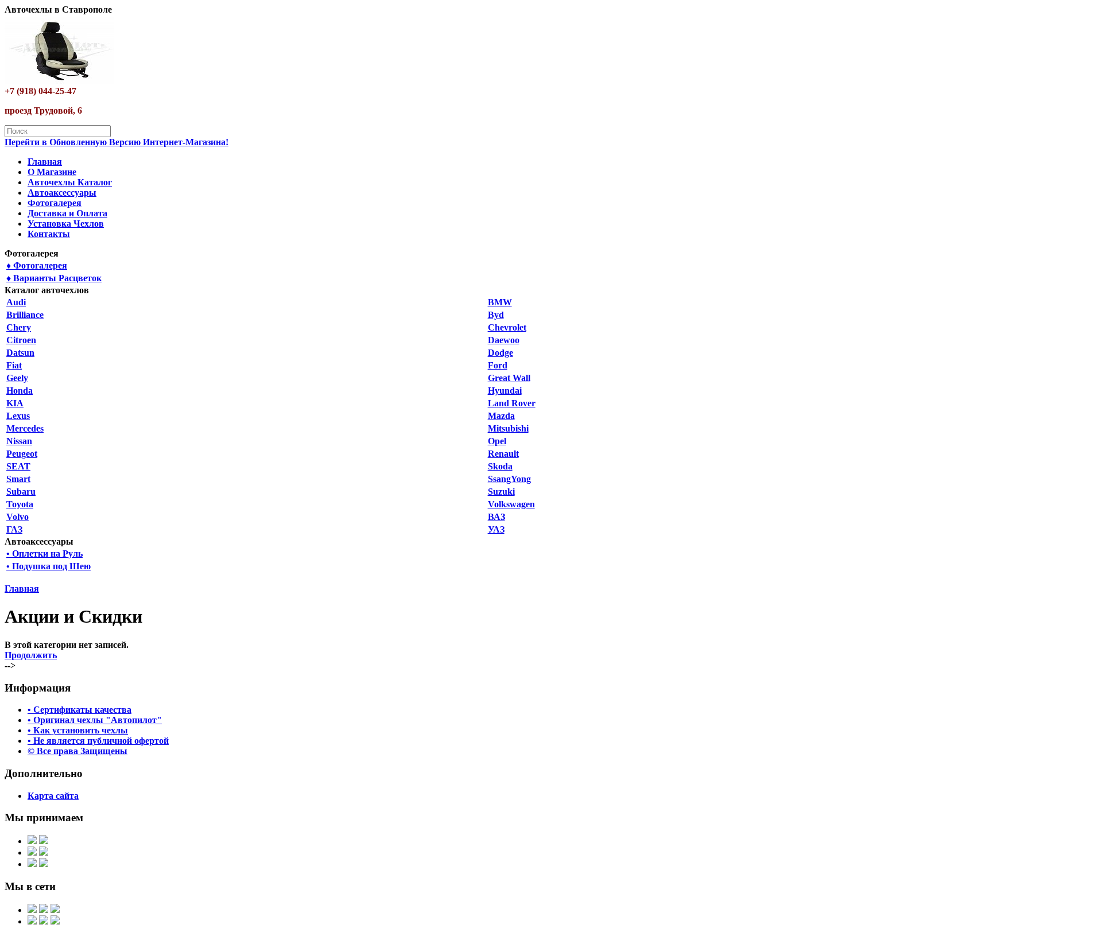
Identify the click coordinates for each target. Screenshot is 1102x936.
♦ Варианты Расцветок (54, 278)
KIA (15, 403)
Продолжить (31, 655)
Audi (16, 302)
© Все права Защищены (77, 751)
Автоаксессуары (62, 192)
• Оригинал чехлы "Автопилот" (95, 720)
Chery (18, 327)
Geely (17, 378)
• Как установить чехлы (78, 730)
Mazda (501, 416)
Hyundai (505, 390)
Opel (497, 441)
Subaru (21, 491)
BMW (500, 302)
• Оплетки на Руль (44, 553)
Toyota (19, 504)
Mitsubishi (508, 428)
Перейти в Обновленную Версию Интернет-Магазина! (116, 142)
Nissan (19, 441)
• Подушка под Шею (48, 566)
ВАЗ (496, 517)
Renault (503, 454)
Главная (45, 161)
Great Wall (509, 378)
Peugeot (21, 454)
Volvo (17, 517)
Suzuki (501, 491)
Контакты (49, 234)
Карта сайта (53, 796)
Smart (18, 479)
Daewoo (503, 340)
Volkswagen (511, 504)
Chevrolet (507, 327)
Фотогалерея (55, 203)
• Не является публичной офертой (98, 740)
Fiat (14, 365)
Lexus (18, 416)
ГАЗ (14, 529)
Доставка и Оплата (67, 213)
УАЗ (496, 529)
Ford (497, 365)
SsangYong (509, 479)
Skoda (500, 466)
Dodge (500, 353)
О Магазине (52, 172)
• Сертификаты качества (79, 709)
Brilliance (25, 315)
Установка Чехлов (66, 223)
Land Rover (512, 403)
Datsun (20, 353)
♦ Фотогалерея (36, 265)
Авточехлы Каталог (70, 182)
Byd (496, 315)
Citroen (21, 340)
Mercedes (25, 428)
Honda (19, 390)
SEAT (18, 466)
